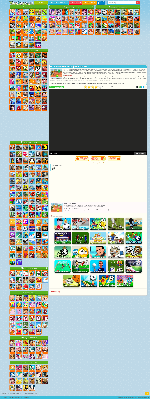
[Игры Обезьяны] (45, 325)
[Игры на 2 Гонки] (12, 174)
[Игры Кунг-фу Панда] (38, 381)
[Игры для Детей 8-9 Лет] (38, 318)
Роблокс (38, 95)
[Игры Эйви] (12, 356)
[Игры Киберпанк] (25, 188)
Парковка (98, 12)
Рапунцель (65, 25)
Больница (71, 25)
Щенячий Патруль (25, 55)
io (44, 19)
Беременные (58, 25)
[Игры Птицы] (25, 242)
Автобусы (117, 32)
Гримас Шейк (32, 108)
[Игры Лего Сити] (38, 181)
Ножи (44, 25)
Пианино (84, 32)
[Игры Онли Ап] (19, 255)
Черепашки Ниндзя (105, 19)
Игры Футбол (59, 87)
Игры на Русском (38, 25)
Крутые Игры (32, 38)
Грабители (130, 25)
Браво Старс (38, 88)
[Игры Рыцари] (45, 255)
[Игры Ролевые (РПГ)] (12, 154)
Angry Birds (19, 68)
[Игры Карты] (25, 273)
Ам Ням (25, 68)
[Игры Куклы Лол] (25, 356)
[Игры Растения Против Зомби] (45, 215)
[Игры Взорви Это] (32, 154)
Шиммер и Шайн (25, 81)
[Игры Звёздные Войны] (25, 208)
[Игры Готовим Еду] (25, 350)
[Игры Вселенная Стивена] (12, 381)
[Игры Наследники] (38, 374)
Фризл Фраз (12, 81)
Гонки (137, 19)
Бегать (130, 32)
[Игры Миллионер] (32, 228)
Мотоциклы (111, 19)
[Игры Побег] (38, 154)
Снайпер (98, 25)
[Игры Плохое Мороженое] (32, 161)
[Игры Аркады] (45, 147)
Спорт (32, 19)
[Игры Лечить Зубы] (45, 350)
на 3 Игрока (19, 38)
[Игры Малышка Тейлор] (25, 332)
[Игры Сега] (19, 208)
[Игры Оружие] (12, 208)
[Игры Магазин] (19, 343)
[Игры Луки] (32, 168)
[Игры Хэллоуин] (38, 188)
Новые (12, 12)
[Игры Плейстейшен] (45, 249)
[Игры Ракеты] (19, 235)
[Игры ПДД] (12, 161)
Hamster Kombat (38, 108)
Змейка (44, 32)
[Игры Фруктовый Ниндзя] (19, 154)
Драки (130, 19)
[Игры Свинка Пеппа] (19, 311)
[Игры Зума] (12, 201)
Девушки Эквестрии (58, 12)
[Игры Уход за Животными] (19, 356)
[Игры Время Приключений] (32, 374)
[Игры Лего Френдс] (12, 350)
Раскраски (52, 19)
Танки (117, 12)
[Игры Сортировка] (19, 262)
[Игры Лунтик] (32, 305)
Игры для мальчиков (58, 2)
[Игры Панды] (25, 228)
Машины (98, 19)
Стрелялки (137, 32)
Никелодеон (25, 38)
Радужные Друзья (19, 101)
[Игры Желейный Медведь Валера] (19, 332)
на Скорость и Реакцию (32, 32)
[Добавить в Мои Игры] (98, 158)
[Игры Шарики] (45, 195)
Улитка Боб (12, 62)
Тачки (44, 68)
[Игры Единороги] (38, 305)
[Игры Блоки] (25, 215)
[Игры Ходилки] (32, 235)
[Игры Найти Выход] (45, 154)
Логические (19, 25)
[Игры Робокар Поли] (12, 374)
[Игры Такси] (19, 181)
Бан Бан (19, 108)
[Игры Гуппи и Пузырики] (45, 368)
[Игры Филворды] (12, 228)
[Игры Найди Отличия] (32, 332)
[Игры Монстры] (12, 235)
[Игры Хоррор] (38, 235)
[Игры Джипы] (19, 168)
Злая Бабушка (38, 62)
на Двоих (38, 12)
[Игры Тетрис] (38, 215)
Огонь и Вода (65, 12)
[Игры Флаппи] (45, 235)
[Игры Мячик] (19, 228)
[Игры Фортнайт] (19, 188)
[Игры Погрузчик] (45, 161)
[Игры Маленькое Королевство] (12, 311)
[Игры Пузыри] (38, 311)
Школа (38, 38)
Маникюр (78, 25)
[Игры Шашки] (32, 280)
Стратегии (111, 12)
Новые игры (75, 2)
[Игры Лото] (19, 287)
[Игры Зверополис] (25, 368)
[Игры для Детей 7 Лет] (32, 318)
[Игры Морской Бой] (45, 181)
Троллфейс (25, 62)
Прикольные (19, 32)
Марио (38, 75)
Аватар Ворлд (32, 101)
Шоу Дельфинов (32, 68)
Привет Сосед (12, 101)
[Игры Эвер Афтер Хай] (32, 356)
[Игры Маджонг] (19, 273)
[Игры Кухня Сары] (12, 343)
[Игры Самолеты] (38, 168)
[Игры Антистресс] (25, 235)
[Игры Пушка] (45, 242)
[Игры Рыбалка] (19, 195)
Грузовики (124, 19)
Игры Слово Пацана (44, 101)
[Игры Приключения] (19, 174)
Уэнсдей (12, 108)
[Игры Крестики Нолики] (38, 287)
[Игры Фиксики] (12, 368)
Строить (32, 45)
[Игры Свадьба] (38, 350)
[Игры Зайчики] (25, 325)
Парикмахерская (84, 19)
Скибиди (25, 108)
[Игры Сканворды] (12, 249)
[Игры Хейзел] (45, 298)
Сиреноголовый (25, 88)
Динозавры (12, 32)
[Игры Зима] (32, 242)
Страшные (12, 25)
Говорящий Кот (32, 55)
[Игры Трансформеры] (12, 388)
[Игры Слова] (19, 242)
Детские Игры (32, 12)
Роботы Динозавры (117, 25)
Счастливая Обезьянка (32, 81)
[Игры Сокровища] (19, 222)
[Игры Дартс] (12, 242)
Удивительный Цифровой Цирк (44, 108)
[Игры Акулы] (38, 161)
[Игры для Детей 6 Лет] (25, 318)
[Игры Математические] (12, 305)
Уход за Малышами (65, 32)
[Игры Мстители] (19, 388)
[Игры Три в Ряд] (45, 208)
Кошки (71, 19)
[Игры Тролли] (19, 368)
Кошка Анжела (58, 19)
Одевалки (78, 19)
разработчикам (144, 397)
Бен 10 (105, 32)
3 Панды (38, 68)
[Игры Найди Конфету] (45, 305)
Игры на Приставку (38, 45)
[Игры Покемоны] (19, 381)
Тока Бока (25, 101)
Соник (19, 75)
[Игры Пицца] (25, 343)
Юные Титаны (44, 81)
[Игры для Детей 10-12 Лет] (45, 318)
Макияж (91, 25)
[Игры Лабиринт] (12, 255)
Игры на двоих (89, 2)
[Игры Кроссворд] (12, 195)
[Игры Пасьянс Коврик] (19, 280)
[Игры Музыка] (25, 222)
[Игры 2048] (12, 222)
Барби (71, 12)
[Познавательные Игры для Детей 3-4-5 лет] (32, 298)
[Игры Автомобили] (25, 147)
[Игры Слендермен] (19, 161)
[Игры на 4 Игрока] (32, 147)
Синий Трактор (12, 88)
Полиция (111, 25)
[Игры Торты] (32, 222)
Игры (41, 2)
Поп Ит (19, 19)
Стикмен (117, 19)
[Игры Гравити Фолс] (38, 368)
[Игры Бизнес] (45, 222)
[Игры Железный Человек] (45, 381)
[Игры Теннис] (32, 249)
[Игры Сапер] (12, 287)
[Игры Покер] (45, 273)
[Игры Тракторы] (25, 195)
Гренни (25, 95)
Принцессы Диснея (52, 32)
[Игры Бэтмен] (45, 374)
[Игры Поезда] (25, 181)
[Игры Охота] (12, 168)
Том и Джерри (38, 81)
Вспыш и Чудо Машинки (12, 75)
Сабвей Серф (12, 68)
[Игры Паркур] (25, 168)
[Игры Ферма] (32, 208)
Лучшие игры (29, 7)
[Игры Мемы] (38, 255)
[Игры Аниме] (32, 350)
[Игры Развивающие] (25, 298)
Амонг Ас (32, 88)
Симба (38, 101)
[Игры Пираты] (38, 201)
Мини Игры (25, 32)
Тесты (78, 12)
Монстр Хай (84, 12)
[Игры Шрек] (25, 381)
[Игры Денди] (45, 228)
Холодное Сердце (65, 19)
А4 (12, 95)
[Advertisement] (29, 125)
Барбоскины (25, 75)
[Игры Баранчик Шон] (25, 374)
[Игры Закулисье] (19, 249)
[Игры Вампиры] (32, 255)
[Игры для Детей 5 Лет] (19, 318)
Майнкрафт (137, 12)
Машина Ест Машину (137, 25)
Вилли (12, 55)
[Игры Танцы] (45, 343)
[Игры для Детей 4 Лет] (12, 318)
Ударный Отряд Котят (32, 75)
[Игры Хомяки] (38, 332)
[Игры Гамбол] (32, 368)
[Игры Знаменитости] (45, 356)
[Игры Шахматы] (25, 280)
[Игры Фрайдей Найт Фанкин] (32, 215)
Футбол (105, 12)
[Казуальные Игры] (25, 249)
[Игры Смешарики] (38, 298)
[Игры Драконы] (32, 195)
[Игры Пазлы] (19, 305)
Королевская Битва (130, 12)
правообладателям (131, 397)
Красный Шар (19, 62)
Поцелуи (91, 19)
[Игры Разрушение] (38, 222)
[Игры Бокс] (25, 255)
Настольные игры (29, 268)
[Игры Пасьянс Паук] (38, 273)
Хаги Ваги (32, 95)
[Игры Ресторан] (32, 343)
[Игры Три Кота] (12, 332)
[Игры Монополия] (32, 287)
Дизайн (71, 32)
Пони (52, 12)
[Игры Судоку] (45, 280)
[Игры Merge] (12, 262)
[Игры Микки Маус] (32, 388)
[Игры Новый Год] (38, 208)
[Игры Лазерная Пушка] (45, 201)
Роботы (105, 25)
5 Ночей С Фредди (44, 55)
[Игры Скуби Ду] (32, 381)
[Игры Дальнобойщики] (19, 147)
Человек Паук (44, 75)
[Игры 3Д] (19, 201)
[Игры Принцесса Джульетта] (25, 305)
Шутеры (124, 32)
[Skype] (142, 87)
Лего (44, 62)
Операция (84, 25)
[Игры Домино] (12, 280)
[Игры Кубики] (45, 188)
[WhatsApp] (139, 87)
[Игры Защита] (45, 168)
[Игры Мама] (38, 356)
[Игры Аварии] (32, 188)
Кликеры (25, 25)
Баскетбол (44, 38)
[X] (137, 87)
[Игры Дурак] (12, 273)
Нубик (44, 95)
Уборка (78, 32)
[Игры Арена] (32, 174)
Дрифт (111, 32)
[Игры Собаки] (38, 343)
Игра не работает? (98, 163)
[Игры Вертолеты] (38, 174)
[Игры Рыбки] (32, 311)
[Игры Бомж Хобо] (25, 388)
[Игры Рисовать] (12, 325)
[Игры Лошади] (25, 161)
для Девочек (19, 12)
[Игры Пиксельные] (38, 195)
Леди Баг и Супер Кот (32, 62)
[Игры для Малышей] (12, 298)
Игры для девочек (71, 7)
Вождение (12, 45)
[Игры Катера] (25, 201)
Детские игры (29, 293)
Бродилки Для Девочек (91, 12)
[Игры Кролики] (32, 325)
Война (25, 45)
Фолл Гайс (19, 88)
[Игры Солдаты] (32, 201)
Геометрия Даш (25, 19)
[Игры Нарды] (38, 280)
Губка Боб (19, 55)
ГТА (98, 32)
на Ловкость (44, 12)
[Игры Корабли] (12, 181)
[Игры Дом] (19, 350)
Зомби (124, 12)
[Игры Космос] (25, 174)
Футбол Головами (19, 45)
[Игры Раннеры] (38, 228)
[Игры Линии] (19, 215)
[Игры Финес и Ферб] (19, 374)
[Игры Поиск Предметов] (12, 215)
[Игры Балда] (38, 249)
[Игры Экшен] (12, 147)
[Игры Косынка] (32, 273)
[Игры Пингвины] (38, 325)
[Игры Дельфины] (19, 325)
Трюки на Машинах (38, 32)
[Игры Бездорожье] (45, 174)
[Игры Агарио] (25, 154)
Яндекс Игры (12, 19)
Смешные (38, 19)
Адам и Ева (19, 81)
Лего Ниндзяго (38, 55)
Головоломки (12, 38)
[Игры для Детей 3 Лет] (45, 311)
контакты (121, 397)
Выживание (124, 25)
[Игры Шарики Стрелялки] (38, 147)
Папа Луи (52, 25)
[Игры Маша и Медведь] (19, 298)
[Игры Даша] (25, 311)
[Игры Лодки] (32, 181)
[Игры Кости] (25, 287)
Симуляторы (25, 12)
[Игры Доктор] (12, 188)
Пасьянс (32, 25)
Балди (19, 95)
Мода (58, 32)
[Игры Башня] (38, 242)
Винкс (91, 32)
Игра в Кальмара (44, 88)
